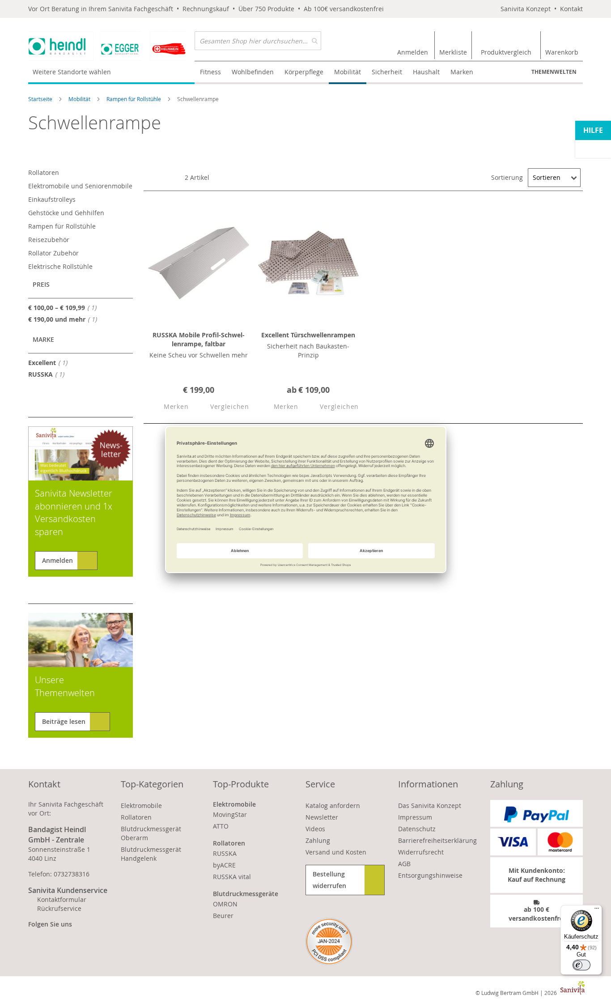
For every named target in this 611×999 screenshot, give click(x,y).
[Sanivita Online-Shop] (111, 46)
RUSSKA (48, 374)
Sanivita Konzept (526, 8)
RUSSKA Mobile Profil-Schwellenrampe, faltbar (199, 339)
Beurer (223, 915)
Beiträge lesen (63, 721)
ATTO (221, 826)
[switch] (581, 965)
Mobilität (80, 98)
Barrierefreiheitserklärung (437, 840)
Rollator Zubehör (53, 253)
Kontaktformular (61, 899)
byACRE (224, 865)
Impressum (415, 817)
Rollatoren (43, 172)
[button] (168, 407)
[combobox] (258, 40)
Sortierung (507, 177)
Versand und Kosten (336, 852)
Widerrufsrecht (421, 852)
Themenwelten (554, 72)
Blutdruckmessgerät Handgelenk (151, 854)
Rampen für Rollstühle (134, 98)
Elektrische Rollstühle (60, 266)
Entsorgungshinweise (430, 875)
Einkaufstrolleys (52, 199)
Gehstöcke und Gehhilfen (66, 212)
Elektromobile (141, 805)
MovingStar (230, 814)
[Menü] (596, 910)
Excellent (50, 362)
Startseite (41, 98)
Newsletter (322, 817)
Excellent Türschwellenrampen (308, 335)
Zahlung (318, 840)
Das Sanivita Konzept (429, 805)
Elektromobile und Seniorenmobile (80, 186)
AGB (404, 863)
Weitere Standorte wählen (72, 72)
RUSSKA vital (232, 876)
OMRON (225, 904)
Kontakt (571, 8)
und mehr (65, 319)
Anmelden (57, 560)
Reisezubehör (48, 239)
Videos (315, 829)
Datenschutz (417, 829)
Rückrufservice (59, 908)
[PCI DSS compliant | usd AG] (329, 941)
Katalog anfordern (333, 805)
